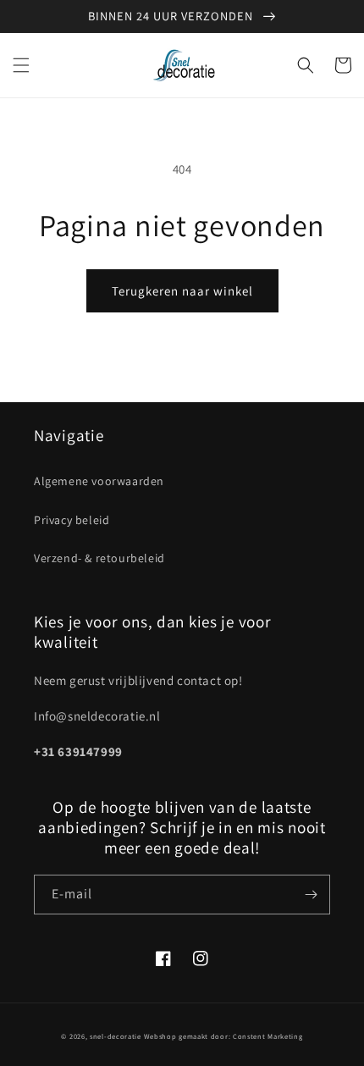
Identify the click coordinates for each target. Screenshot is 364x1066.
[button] (21, 65)
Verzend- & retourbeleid (99, 558)
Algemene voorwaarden (99, 481)
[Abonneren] (310, 894)
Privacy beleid (71, 519)
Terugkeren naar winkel (182, 291)
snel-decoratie (115, 1036)
